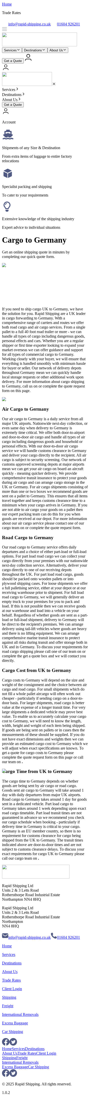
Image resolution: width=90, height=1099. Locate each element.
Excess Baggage (15, 1023)
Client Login (12, 989)
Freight (7, 1006)
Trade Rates (11, 980)
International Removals (20, 1014)
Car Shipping (12, 1031)
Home (7, 4)
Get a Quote (13, 61)
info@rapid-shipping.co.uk (29, 937)
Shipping (9, 997)
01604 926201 (68, 937)
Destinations (33, 50)
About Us (56, 50)
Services (10, 50)
